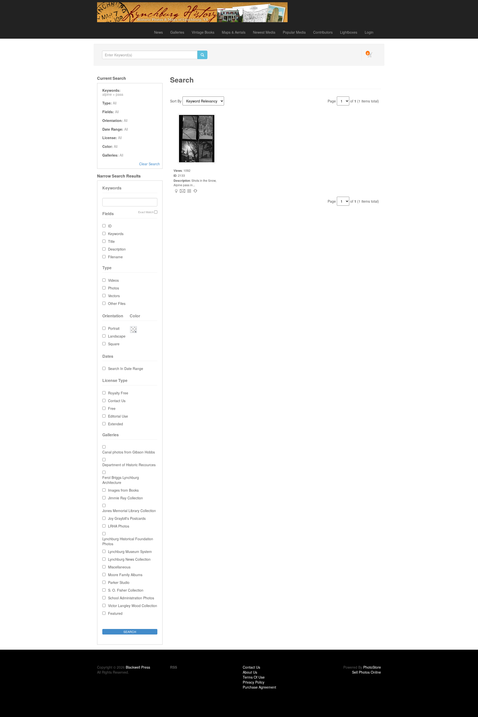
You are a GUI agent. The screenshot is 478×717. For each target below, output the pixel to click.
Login (369, 32)
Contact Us (116, 400)
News (158, 32)
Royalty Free (118, 392)
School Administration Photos (131, 597)
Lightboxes (348, 32)
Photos (113, 287)
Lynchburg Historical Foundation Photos (127, 541)
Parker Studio (118, 582)
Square (114, 343)
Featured (115, 613)
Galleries (177, 32)
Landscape (116, 336)
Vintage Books (203, 32)
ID (110, 225)
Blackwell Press (138, 667)
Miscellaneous (119, 566)
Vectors (114, 295)
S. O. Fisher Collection (125, 590)
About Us (250, 672)
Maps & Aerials (233, 32)
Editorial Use (118, 416)
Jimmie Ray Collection (125, 497)
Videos (113, 280)
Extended (115, 423)
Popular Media (294, 32)
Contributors (323, 32)
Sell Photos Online (366, 672)
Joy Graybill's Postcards (127, 518)
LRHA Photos (118, 526)
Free (112, 408)
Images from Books (123, 490)
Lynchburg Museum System (130, 551)
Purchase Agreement (259, 687)
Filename (115, 256)
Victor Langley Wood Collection (132, 605)
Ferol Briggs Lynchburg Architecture (120, 480)
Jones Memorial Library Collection (129, 510)
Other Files (116, 303)
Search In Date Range (125, 368)
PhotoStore (372, 667)
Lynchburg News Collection (129, 559)
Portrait (114, 328)
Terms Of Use (254, 677)
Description (117, 249)
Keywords (115, 233)
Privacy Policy (253, 682)
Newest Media (264, 32)
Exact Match (145, 212)
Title (111, 241)
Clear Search (149, 163)
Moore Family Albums (125, 574)
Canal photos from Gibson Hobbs (128, 451)
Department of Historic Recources (129, 464)
